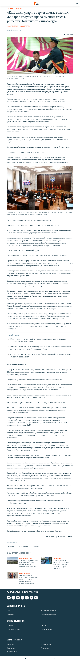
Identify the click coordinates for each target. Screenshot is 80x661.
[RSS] (36, 597)
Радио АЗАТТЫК (24, 26)
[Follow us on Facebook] (18, 597)
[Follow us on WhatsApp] (27, 597)
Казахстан (57, 558)
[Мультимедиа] (26, 658)
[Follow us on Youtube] (9, 597)
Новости (10, 625)
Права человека (24, 573)
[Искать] (54, 658)
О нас (9, 610)
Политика (10, 633)
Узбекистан (45, 648)
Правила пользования (48, 614)
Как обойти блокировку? (49, 610)
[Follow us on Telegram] (22, 597)
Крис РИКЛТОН (12, 26)
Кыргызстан (11, 648)
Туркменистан (46, 644)
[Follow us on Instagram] (13, 597)
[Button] (68, 34)
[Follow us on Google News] (31, 597)
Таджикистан (12, 652)
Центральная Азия (14, 8)
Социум (43, 625)
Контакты (10, 614)
